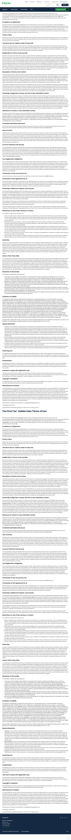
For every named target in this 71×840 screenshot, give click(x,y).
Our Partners (24, 9)
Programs (4, 9)
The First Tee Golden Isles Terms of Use (10, 831)
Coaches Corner (55, 1)
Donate (64, 4)
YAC (31, 9)
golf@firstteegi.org (6, 826)
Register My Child (61, 9)
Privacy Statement (25, 831)
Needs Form (39, 1)
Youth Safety (46, 1)
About (26, 1)
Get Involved (14, 9)
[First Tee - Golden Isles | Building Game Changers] (8, 3)
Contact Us (32, 1)
